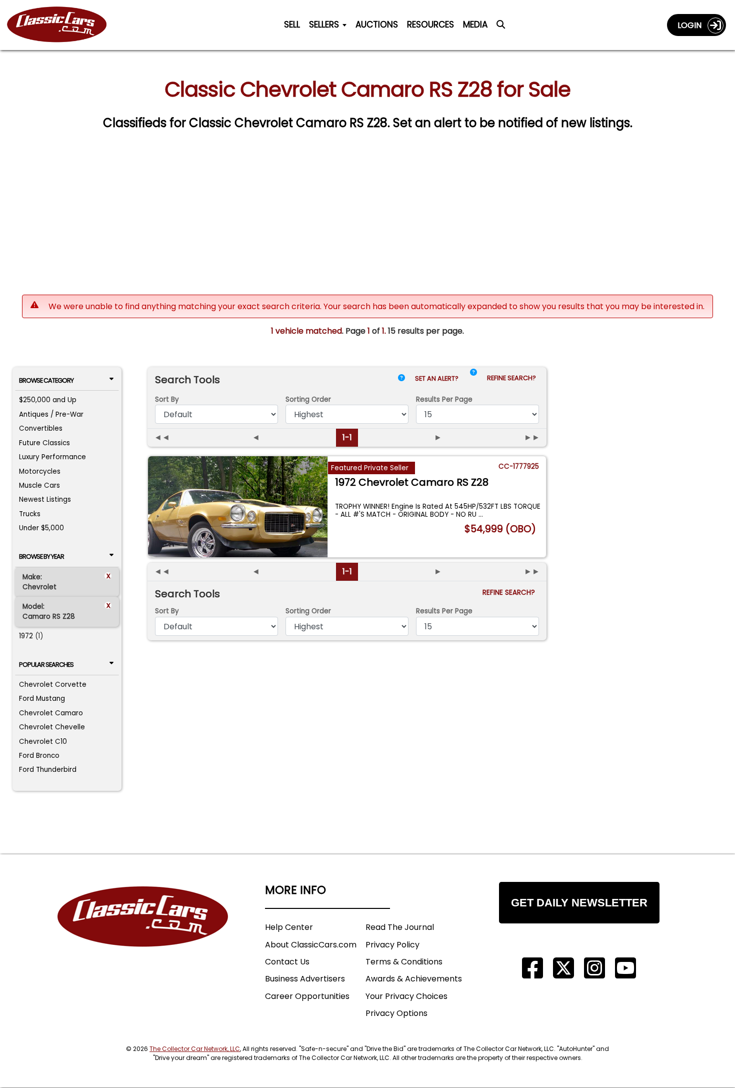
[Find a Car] (501, 27)
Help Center (289, 927)
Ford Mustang (42, 698)
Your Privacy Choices (407, 996)
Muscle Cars (39, 485)
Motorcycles (39, 471)
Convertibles (40, 428)
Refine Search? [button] (513, 378)
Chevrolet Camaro (51, 713)
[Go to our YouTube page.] (625, 968)
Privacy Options (397, 1013)
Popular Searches (46, 664)
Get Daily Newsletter (579, 902)
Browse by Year (41, 556)
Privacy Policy (393, 944)
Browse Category (46, 380)
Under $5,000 (41, 528)
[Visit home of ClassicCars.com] (143, 931)
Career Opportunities (307, 996)
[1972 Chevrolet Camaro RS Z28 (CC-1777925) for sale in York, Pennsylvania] (238, 506)
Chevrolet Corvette (52, 684)
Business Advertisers (305, 978)
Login (693, 25)
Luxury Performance (52, 457)
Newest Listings (45, 499)
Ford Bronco (39, 755)
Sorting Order (308, 399)
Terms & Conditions (404, 961)
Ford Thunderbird (47, 769)
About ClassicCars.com (310, 944)
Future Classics (44, 443)
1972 (26, 636)
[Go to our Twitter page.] (563, 968)
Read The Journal (400, 927)
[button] (473, 380)
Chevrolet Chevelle (52, 727)
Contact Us (287, 961)
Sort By (167, 399)
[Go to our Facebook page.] (532, 968)
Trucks (29, 514)
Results (444, 399)
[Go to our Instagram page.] (594, 968)
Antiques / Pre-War (51, 414)
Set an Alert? (437, 378)
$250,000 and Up (47, 400)
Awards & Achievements (414, 978)
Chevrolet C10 (43, 741)
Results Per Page (444, 611)
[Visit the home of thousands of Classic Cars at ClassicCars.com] (63, 25)
